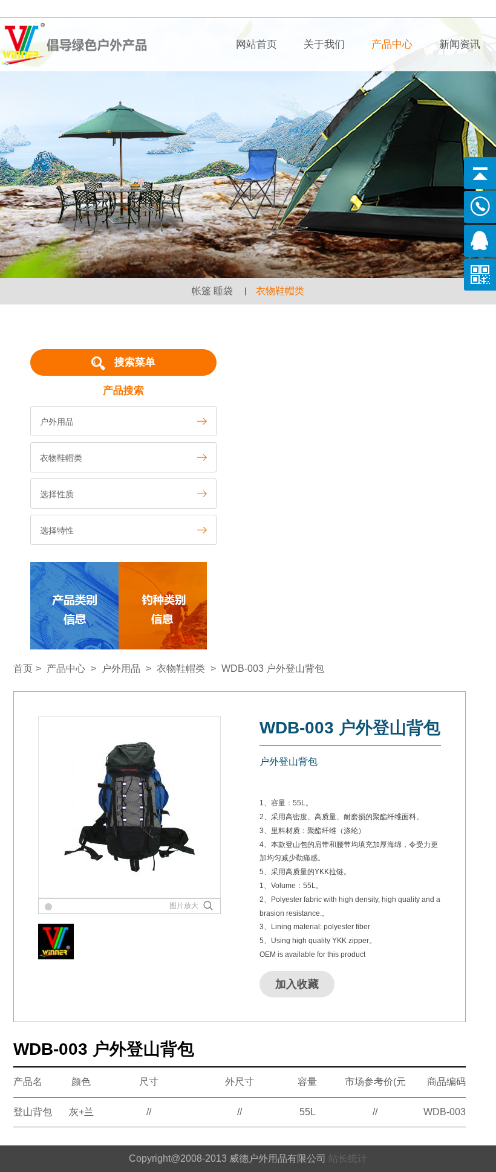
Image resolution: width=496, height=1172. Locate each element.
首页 (23, 668)
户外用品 (121, 668)
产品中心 (392, 44)
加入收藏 (297, 984)
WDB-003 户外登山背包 (272, 668)
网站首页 (256, 44)
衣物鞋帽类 (280, 291)
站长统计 (347, 1158)
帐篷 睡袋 (212, 291)
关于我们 (324, 44)
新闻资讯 (459, 44)
